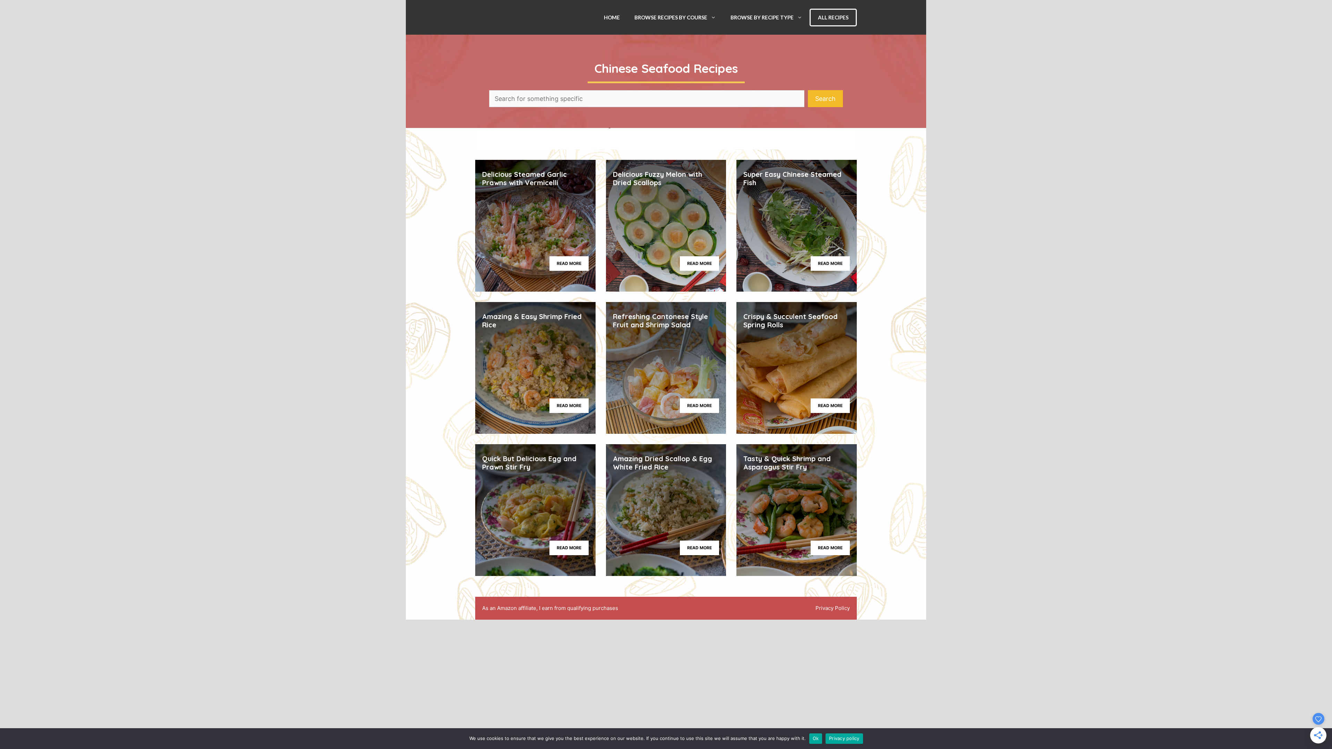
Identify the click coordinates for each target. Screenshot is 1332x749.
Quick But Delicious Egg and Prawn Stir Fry (529, 462)
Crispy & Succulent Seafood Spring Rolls (790, 320)
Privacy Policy (833, 608)
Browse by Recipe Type (762, 17)
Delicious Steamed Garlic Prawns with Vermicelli (524, 178)
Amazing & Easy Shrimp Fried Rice (532, 320)
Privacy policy (844, 738)
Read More (569, 263)
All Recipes (833, 17)
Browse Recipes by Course (670, 17)
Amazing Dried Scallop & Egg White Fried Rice (662, 462)
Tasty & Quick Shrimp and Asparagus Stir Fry (787, 462)
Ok (816, 738)
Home (612, 17)
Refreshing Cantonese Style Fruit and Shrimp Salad (660, 320)
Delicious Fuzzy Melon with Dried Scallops (657, 178)
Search (825, 98)
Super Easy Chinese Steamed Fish (792, 178)
